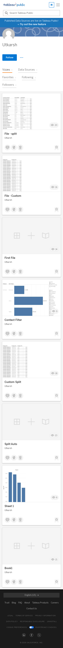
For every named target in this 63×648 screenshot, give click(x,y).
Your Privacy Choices (46, 627)
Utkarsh (8, 138)
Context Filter (13, 320)
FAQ (20, 602)
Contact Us (31, 608)
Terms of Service (24, 616)
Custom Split (13, 382)
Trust (7, 602)
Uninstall (52, 621)
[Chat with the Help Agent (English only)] (51, 4)
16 (56, 187)
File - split (11, 133)
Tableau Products (40, 602)
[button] (24, 635)
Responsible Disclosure (32, 621)
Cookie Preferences (17, 627)
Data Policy (12, 621)
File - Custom (13, 195)
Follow (9, 57)
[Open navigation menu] (58, 5)
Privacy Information (45, 616)
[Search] (6, 13)
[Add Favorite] (56, 147)
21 (56, 559)
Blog (14, 602)
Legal (10, 616)
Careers (55, 602)
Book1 (8, 568)
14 (56, 249)
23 (56, 435)
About (27, 602)
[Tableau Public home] (14, 5)
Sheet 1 (9, 506)
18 (56, 373)
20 (56, 125)
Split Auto (11, 444)
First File (10, 258)
